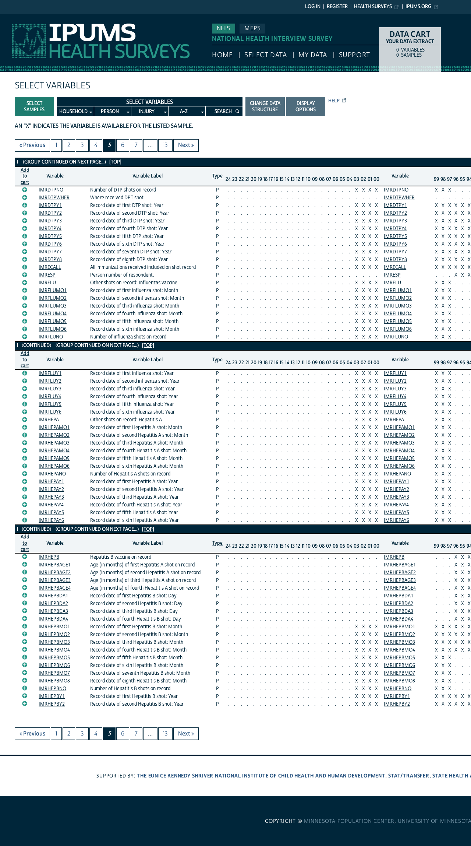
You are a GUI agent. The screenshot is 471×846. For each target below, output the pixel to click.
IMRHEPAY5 (51, 512)
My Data (312, 55)
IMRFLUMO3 (53, 306)
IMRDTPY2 (50, 213)
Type (217, 176)
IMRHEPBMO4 (54, 650)
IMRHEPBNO (52, 688)
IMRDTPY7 (50, 252)
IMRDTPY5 (50, 236)
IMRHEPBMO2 (54, 634)
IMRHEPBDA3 (53, 611)
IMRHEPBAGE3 (55, 580)
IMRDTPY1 (50, 205)
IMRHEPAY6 (51, 520)
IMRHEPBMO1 (54, 627)
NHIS (223, 28)
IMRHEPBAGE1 (55, 565)
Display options (305, 106)
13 (165, 145)
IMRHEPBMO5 (54, 657)
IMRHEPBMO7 (54, 673)
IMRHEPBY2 (52, 704)
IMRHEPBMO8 (54, 681)
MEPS (252, 28)
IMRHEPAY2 (51, 489)
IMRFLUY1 (50, 373)
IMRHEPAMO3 (54, 443)
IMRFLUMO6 (53, 329)
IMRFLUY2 (50, 381)
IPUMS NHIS (16, 17)
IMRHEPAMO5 (54, 458)
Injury (147, 111)
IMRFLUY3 (50, 389)
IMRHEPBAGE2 (55, 572)
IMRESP (47, 275)
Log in (313, 6)
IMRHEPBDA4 (53, 619)
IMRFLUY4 (50, 396)
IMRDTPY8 (50, 259)
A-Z (184, 111)
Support (354, 55)
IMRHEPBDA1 (53, 596)
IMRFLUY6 (50, 412)
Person (110, 111)
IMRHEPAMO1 (54, 427)
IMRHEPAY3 (51, 497)
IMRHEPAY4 (51, 505)
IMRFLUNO (51, 337)
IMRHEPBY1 (52, 696)
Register (337, 6)
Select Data (265, 55)
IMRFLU (47, 283)
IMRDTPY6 (50, 244)
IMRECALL (50, 267)
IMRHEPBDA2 (53, 603)
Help (334, 101)
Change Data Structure (265, 106)
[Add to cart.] (24, 189)
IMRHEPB (49, 557)
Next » (186, 145)
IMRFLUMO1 (53, 290)
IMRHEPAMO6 (54, 466)
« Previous (32, 145)
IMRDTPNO (51, 190)
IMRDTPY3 (50, 221)
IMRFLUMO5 (53, 321)
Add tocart (25, 176)
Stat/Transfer (408, 775)
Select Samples (34, 106)
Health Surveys (373, 6)
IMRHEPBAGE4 (55, 588)
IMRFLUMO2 (53, 298)
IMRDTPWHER (54, 197)
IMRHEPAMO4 (54, 450)
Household (73, 111)
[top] (115, 162)
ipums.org (418, 6)
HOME (222, 55)
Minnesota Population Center (349, 821)
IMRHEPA (49, 420)
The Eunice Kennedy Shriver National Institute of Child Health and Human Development (261, 775)
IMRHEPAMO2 (54, 435)
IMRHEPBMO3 (54, 642)
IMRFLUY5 (50, 404)
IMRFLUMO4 (53, 313)
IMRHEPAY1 (51, 481)
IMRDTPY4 (50, 228)
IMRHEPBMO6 (54, 665)
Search (223, 111)
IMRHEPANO (52, 474)
